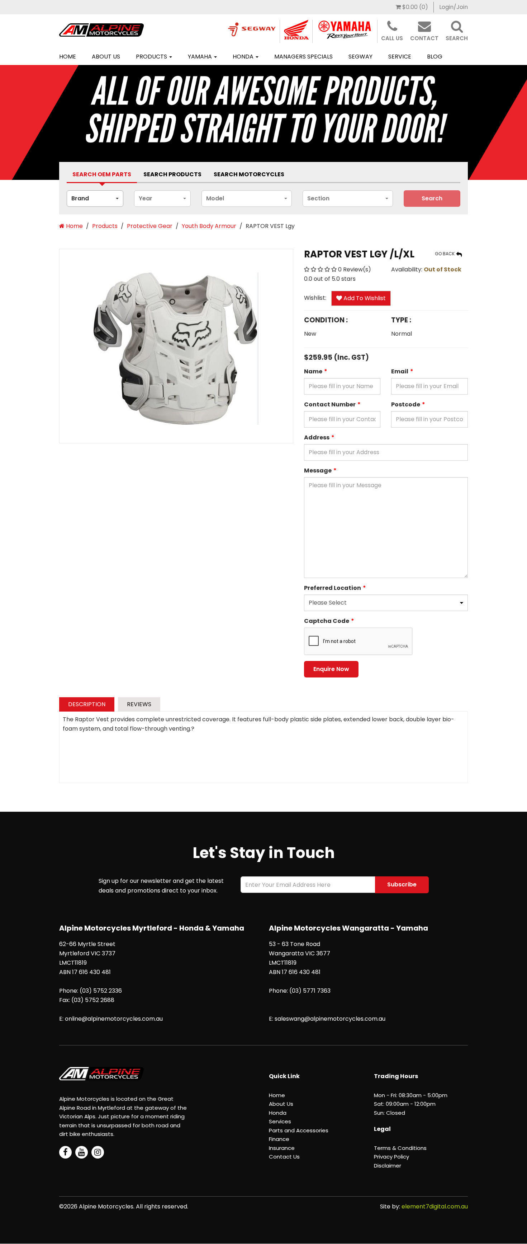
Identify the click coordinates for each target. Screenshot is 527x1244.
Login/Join (453, 7)
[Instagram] (97, 1152)
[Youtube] (81, 1152)
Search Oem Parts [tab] (101, 174)
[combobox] (95, 198)
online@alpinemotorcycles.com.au (114, 1019)
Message (318, 470)
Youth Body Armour (209, 226)
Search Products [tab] (172, 174)
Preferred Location (332, 588)
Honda (244, 56)
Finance (279, 1139)
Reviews (139, 704)
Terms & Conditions (400, 1148)
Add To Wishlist (364, 298)
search (432, 198)
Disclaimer (387, 1165)
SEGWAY (360, 56)
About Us (106, 56)
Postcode (405, 404)
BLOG (434, 56)
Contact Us (284, 1156)
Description (86, 704)
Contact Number (330, 404)
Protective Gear (149, 226)
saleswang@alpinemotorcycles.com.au (330, 1019)
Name (313, 371)
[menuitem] (412, 7)
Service (399, 56)
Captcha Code (326, 621)
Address (316, 437)
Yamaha (200, 56)
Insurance (282, 1148)
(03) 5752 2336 (101, 991)
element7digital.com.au (435, 1206)
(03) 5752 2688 (92, 1000)
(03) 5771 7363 (310, 991)
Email (399, 371)
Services (280, 1121)
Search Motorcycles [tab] (249, 174)
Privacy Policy (391, 1156)
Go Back (445, 254)
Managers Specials (303, 56)
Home (67, 56)
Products (152, 56)
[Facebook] (65, 1152)
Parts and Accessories (298, 1130)
